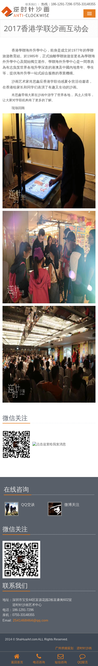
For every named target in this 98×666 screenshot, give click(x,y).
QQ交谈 (28, 504)
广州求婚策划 (64, 648)
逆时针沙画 (84, 648)
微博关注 (71, 504)
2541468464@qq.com (30, 620)
